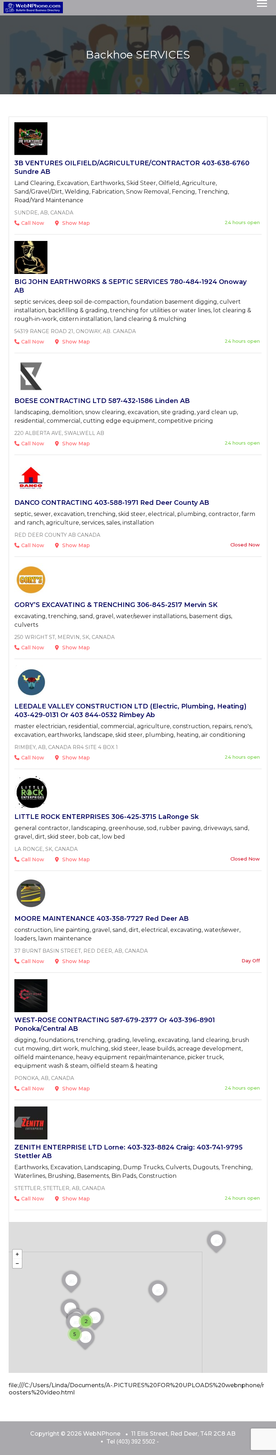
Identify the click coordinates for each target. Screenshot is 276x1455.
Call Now (32, 223)
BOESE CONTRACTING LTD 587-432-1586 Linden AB (102, 401)
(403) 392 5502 (135, 1442)
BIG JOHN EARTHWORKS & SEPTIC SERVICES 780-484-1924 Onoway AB (130, 286)
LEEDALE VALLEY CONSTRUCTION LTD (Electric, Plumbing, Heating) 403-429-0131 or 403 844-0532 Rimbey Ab (130, 710)
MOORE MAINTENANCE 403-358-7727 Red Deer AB (101, 919)
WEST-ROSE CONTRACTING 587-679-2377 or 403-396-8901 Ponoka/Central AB (114, 1024)
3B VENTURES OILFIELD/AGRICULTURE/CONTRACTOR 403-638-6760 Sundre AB (131, 167)
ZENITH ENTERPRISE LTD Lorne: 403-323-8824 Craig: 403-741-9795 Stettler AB (128, 1151)
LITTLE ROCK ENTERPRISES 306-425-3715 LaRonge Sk (106, 817)
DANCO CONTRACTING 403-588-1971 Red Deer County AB (111, 503)
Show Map (75, 223)
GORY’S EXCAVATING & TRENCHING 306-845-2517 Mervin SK (115, 605)
